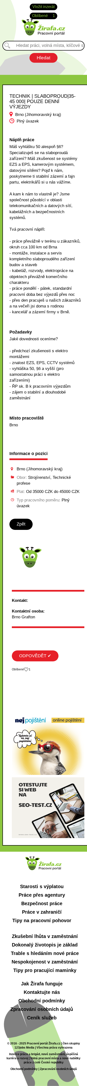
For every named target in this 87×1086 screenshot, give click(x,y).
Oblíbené (43, 16)
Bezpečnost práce (41, 903)
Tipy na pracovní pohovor (41, 920)
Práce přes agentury (42, 895)
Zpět (21, 524)
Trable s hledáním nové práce (45, 953)
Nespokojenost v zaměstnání (45, 961)
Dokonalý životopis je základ (45, 944)
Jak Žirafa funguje (42, 983)
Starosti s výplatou (42, 886)
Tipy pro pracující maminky (44, 970)
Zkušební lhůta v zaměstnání (45, 936)
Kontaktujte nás (42, 992)
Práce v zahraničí (42, 912)
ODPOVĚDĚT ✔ (35, 655)
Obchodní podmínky (41, 1000)
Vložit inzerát (43, 7)
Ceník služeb (42, 1017)
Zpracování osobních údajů (41, 1009)
